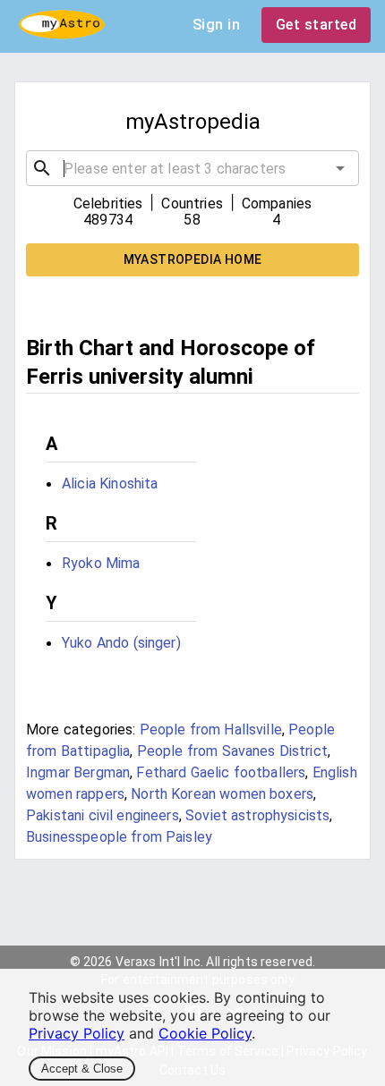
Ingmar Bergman (78, 772)
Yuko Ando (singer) (121, 642)
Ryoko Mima (101, 563)
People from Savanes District (232, 750)
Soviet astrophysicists (257, 815)
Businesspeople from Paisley (119, 836)
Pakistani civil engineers (102, 815)
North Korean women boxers (222, 793)
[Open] (340, 168)
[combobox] (192, 168)
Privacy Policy (76, 1033)
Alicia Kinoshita (110, 483)
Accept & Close (82, 1068)
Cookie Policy (205, 1033)
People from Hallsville (211, 729)
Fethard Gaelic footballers (220, 772)
